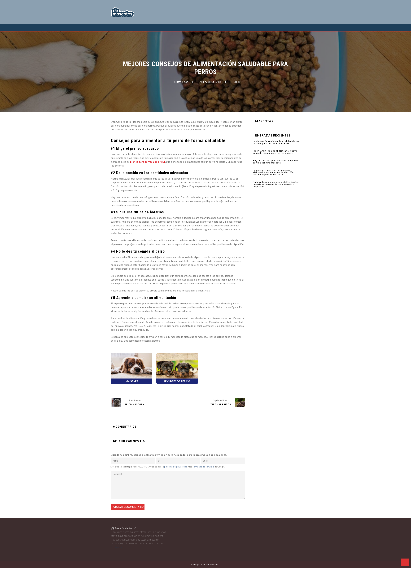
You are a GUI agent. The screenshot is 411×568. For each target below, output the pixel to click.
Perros (236, 82)
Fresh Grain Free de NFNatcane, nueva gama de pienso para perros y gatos (275, 151)
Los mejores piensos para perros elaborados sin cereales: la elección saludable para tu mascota (273, 172)
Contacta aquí (118, 547)
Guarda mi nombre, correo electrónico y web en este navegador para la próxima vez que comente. (168, 454)
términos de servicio (203, 466)
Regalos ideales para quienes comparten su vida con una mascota (276, 161)
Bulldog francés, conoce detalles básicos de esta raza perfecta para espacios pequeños (276, 184)
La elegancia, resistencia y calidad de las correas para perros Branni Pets (276, 142)
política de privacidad (175, 466)
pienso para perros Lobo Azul (147, 161)
